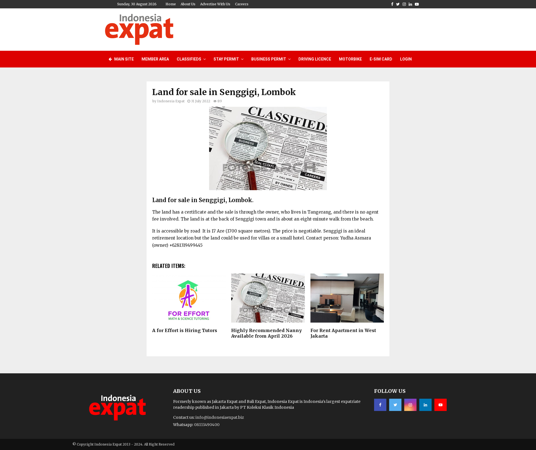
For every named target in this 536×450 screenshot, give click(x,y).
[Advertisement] (329, 28)
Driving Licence (314, 59)
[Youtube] (440, 405)
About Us (188, 4)
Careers (241, 4)
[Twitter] (395, 405)
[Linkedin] (425, 405)
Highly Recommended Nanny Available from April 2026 (266, 333)
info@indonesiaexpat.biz (219, 417)
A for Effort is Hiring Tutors (184, 330)
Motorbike (350, 59)
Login (406, 59)
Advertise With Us (215, 4)
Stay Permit (226, 59)
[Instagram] (410, 405)
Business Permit (268, 59)
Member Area (155, 59)
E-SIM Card (381, 59)
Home (171, 4)
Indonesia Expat (171, 101)
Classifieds (189, 59)
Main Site (123, 59)
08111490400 (206, 424)
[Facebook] (380, 405)
